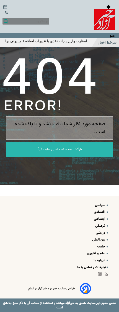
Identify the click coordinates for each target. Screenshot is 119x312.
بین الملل (99, 239)
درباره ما (100, 260)
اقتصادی (100, 212)
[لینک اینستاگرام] (101, 275)
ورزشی (101, 232)
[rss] (5, 14)
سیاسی (100, 205)
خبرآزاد (69, 303)
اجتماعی (100, 219)
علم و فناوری (96, 253)
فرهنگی (100, 225)
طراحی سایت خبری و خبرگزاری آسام (51, 288)
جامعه (101, 246)
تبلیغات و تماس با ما (91, 267)
